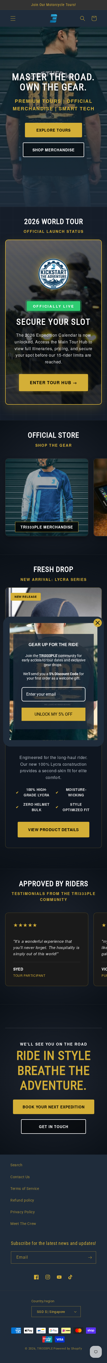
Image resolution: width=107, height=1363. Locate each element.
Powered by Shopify (68, 1348)
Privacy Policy (22, 1212)
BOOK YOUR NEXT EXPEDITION (54, 1106)
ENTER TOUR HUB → (53, 382)
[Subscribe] (90, 1257)
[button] (13, 18)
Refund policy (22, 1200)
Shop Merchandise (53, 149)
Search (16, 1165)
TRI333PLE (45, 1348)
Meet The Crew (23, 1224)
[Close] (97, 622)
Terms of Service (24, 1188)
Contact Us (20, 1177)
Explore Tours (53, 130)
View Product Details (53, 829)
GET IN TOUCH (53, 1126)
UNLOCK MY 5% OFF (53, 714)
